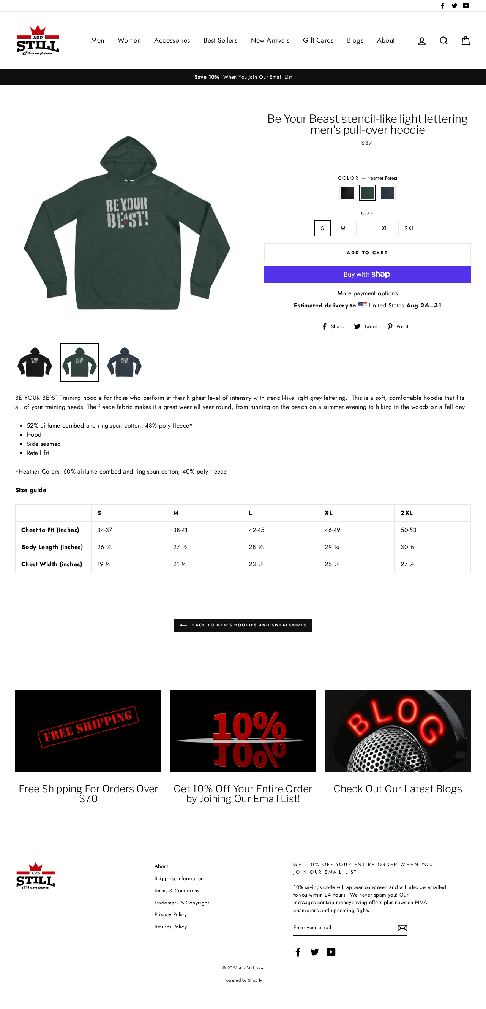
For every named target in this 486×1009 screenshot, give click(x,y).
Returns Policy (171, 926)
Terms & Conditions (177, 890)
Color (367, 178)
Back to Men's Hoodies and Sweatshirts (248, 625)
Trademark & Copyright (182, 902)
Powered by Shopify (243, 980)
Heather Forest (367, 192)
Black (347, 192)
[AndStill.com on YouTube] (331, 952)
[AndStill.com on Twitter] (314, 952)
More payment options (368, 293)
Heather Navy (387, 192)
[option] (243, 77)
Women (129, 40)
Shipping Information (179, 878)
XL (385, 228)
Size (367, 213)
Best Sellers (220, 40)
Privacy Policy (171, 914)
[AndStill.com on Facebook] (298, 952)
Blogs (355, 40)
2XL (409, 228)
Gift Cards (318, 40)
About (386, 40)
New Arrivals (270, 40)
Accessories (172, 40)
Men (97, 40)
